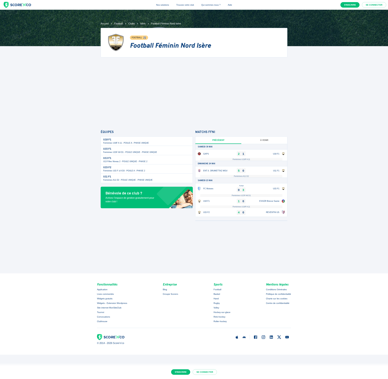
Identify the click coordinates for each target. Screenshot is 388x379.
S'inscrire (350, 5)
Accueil (105, 23)
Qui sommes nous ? (211, 5)
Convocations (103, 317)
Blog (165, 289)
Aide (230, 5)
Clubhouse (102, 321)
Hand (216, 298)
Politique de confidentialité (278, 294)
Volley (216, 307)
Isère (143, 23)
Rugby (217, 303)
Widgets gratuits (104, 298)
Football (118, 23)
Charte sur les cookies (276, 298)
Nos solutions (162, 5)
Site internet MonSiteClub (109, 307)
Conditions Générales (276, 289)
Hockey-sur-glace (222, 312)
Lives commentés (105, 294)
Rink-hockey (219, 317)
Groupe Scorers (170, 294)
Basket (217, 294)
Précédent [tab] (218, 140)
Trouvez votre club (185, 5)
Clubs (131, 23)
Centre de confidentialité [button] (277, 303)
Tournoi (100, 312)
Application (102, 289)
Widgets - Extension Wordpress (112, 303)
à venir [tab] (264, 140)
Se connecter (374, 5)
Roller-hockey (220, 321)
